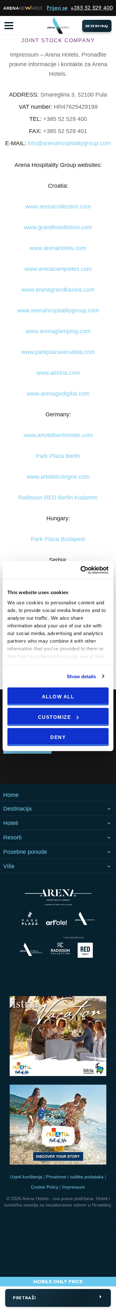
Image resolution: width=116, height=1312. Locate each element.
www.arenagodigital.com (58, 393)
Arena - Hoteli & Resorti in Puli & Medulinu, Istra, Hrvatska (58, 25)
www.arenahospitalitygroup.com (58, 310)
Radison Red (87, 950)
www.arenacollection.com (58, 206)
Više (9, 866)
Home (11, 795)
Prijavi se (57, 8)
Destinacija (17, 808)
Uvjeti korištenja (26, 1176)
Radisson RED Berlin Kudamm (58, 497)
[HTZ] (58, 1126)
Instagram (21, 769)
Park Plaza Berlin (58, 456)
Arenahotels (31, 949)
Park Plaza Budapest (58, 539)
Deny (58, 737)
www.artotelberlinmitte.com (58, 435)
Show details (81, 676)
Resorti (12, 837)
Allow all (58, 696)
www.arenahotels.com (58, 248)
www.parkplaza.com (30, 918)
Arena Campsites (84, 918)
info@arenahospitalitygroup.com (69, 143)
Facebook (94, 769)
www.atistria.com (58, 373)
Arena (58, 897)
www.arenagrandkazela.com (58, 290)
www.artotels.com (56, 922)
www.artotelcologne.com (58, 477)
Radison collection (60, 950)
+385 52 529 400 (92, 8)
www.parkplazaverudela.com (58, 352)
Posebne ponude (25, 852)
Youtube (58, 769)
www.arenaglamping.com (58, 331)
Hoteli (10, 823)
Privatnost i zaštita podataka (74, 1176)
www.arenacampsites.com (58, 269)
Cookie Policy (44, 1187)
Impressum (73, 1187)
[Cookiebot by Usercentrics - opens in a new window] (82, 570)
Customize (54, 716)
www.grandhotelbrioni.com (58, 227)
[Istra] (58, 1037)
